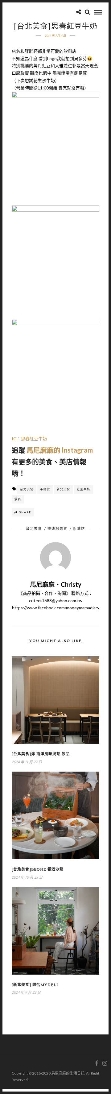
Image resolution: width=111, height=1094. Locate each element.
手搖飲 (45, 489)
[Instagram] (104, 1063)
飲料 (17, 499)
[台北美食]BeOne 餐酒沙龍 (38, 869)
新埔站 (79, 528)
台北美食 (27, 489)
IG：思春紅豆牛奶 (29, 438)
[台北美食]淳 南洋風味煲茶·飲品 (41, 754)
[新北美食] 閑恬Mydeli (35, 985)
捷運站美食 (57, 528)
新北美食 (63, 489)
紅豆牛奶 (83, 489)
